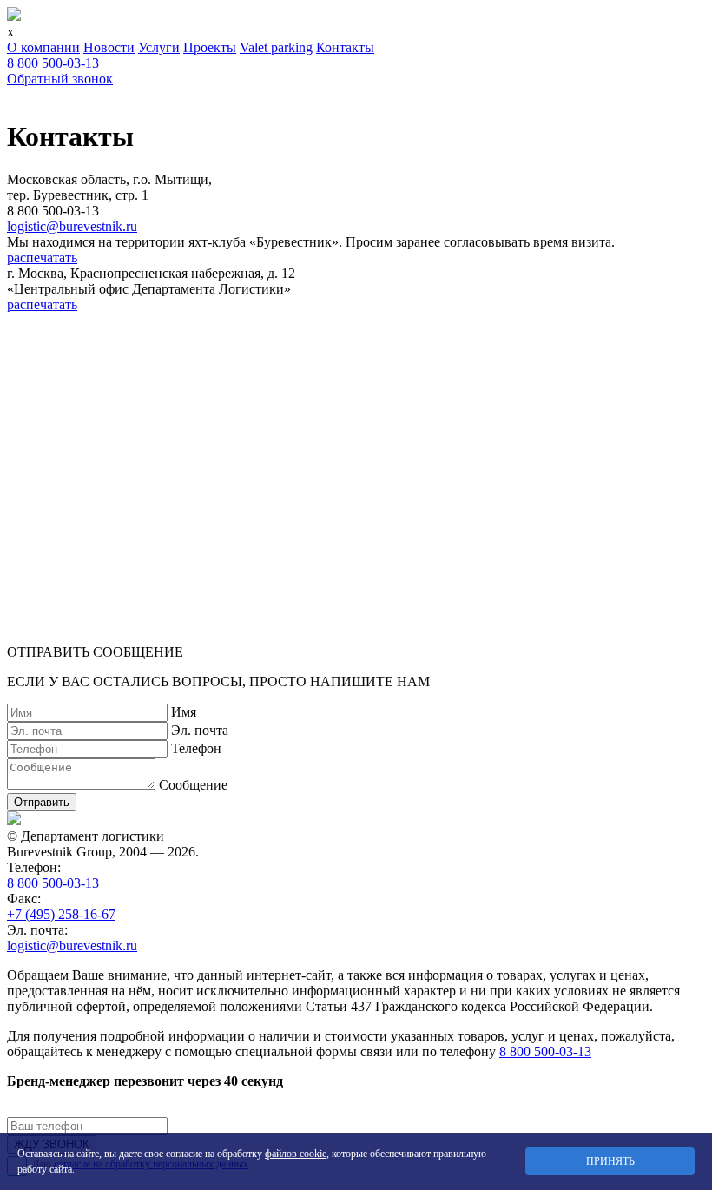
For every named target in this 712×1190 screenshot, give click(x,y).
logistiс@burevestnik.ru (72, 226)
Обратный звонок (60, 78)
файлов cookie (295, 1153)
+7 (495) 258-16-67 (61, 914)
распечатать (42, 257)
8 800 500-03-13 (53, 63)
